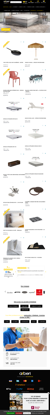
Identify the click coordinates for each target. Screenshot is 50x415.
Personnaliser (27, 413)
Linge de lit (24, 306)
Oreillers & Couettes (36, 306)
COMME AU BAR (7, 10)
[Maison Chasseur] (17, 292)
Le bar (33, 321)
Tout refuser (19, 413)
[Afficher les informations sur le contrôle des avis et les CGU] (13, 274)
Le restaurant (25, 321)
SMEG (22, 10)
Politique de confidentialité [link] (37, 413)
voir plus (19, 271)
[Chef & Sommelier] (39, 292)
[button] (31, 1)
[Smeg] (10, 292)
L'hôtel (6, 321)
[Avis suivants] (46, 272)
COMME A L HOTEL (22, 6)
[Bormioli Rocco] (32, 292)
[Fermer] (48, 393)
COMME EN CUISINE (30, 6)
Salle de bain (25, 309)
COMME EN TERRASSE (15, 10)
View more (14, 64)
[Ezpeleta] (25, 292)
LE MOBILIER (15, 6)
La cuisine (15, 321)
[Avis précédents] (15, 272)
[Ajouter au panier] (23, 42)
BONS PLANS (5, 6)
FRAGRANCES (33, 10)
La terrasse (42, 321)
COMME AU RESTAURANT (40, 6)
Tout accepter (10, 413)
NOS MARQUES (40, 10)
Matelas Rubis (6, 29)
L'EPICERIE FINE (26, 10)
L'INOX (10, 6)
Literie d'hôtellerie (13, 306)
